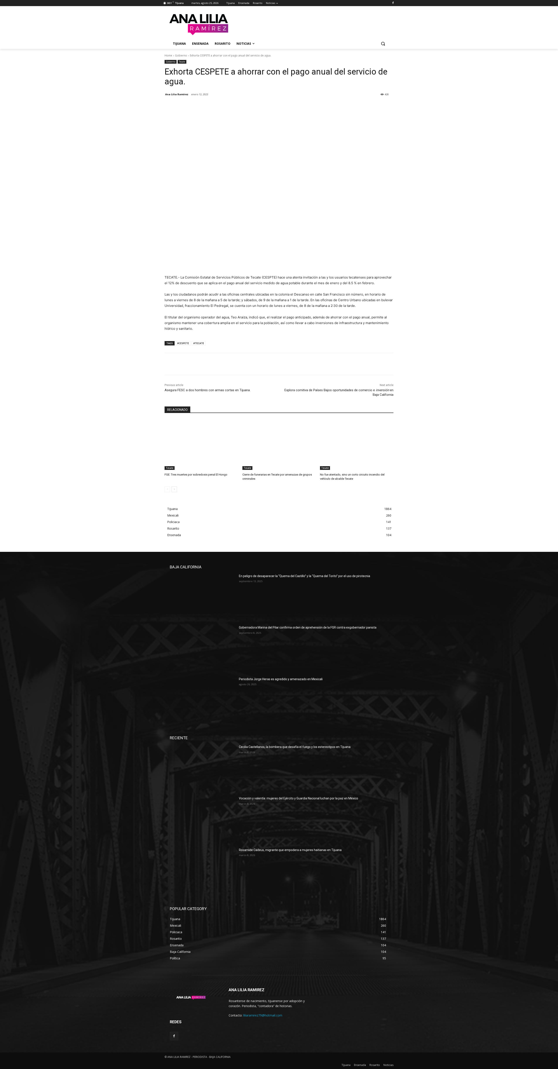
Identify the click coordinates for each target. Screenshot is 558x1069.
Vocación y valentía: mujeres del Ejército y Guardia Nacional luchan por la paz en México (298, 798)
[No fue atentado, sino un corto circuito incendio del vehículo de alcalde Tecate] (356, 444)
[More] (209, 105)
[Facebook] (392, 3)
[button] (383, 43)
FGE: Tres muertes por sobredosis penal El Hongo (196, 474)
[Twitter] (179, 105)
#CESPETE (183, 343)
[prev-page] (167, 489)
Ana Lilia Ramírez (176, 94)
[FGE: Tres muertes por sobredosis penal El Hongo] (201, 444)
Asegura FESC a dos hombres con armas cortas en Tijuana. (207, 390)
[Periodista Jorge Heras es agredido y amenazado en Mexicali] (202, 700)
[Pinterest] (189, 105)
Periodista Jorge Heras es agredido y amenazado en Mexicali (281, 679)
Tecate (182, 61)
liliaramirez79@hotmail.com (262, 1015)
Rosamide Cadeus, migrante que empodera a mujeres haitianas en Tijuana (290, 850)
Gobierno (181, 55)
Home (168, 55)
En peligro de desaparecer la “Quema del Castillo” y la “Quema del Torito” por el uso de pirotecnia (304, 576)
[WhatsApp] (199, 105)
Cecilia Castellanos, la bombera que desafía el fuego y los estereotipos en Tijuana (294, 747)
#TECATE (198, 343)
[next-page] (174, 489)
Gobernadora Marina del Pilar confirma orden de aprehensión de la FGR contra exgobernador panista (307, 627)
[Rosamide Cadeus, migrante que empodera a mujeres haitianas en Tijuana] (202, 871)
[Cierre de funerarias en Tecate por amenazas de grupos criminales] (279, 444)
